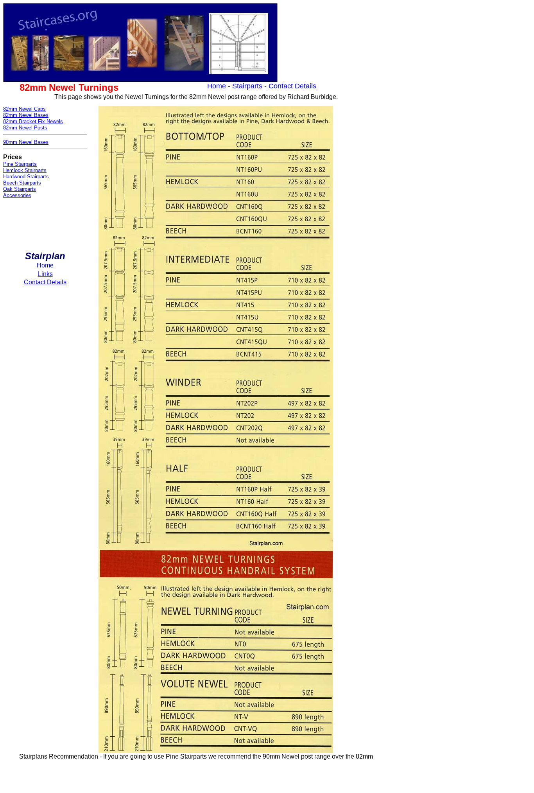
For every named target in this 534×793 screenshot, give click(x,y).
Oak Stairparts (19, 189)
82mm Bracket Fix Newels (33, 121)
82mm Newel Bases (25, 115)
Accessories (17, 195)
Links (45, 274)
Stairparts (247, 86)
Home (216, 86)
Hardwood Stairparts (26, 176)
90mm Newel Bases (25, 142)
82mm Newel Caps (24, 109)
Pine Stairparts (20, 164)
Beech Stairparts (22, 183)
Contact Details (292, 86)
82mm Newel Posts (25, 128)
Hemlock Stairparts (25, 170)
